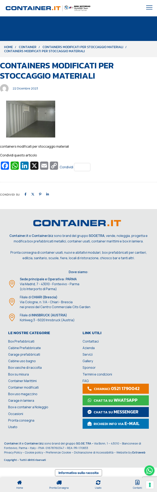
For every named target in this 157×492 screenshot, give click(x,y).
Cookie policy (34, 452)
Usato (12, 427)
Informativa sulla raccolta (78, 473)
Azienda (89, 348)
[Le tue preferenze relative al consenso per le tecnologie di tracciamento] (150, 485)
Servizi (88, 354)
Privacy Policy (13, 452)
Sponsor (89, 367)
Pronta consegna (21, 420)
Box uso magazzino (22, 394)
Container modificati (23, 387)
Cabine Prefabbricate (24, 348)
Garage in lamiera (21, 400)
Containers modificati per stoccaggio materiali (83, 46)
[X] (32, 194)
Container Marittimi (22, 381)
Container (27, 46)
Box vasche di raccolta (25, 367)
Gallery (88, 361)
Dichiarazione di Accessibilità (93, 452)
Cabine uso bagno (22, 361)
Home (8, 46)
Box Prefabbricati (21, 341)
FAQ (86, 381)
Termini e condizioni (97, 374)
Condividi (66, 167)
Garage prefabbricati (24, 354)
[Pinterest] (40, 194)
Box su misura (18, 374)
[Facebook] (25, 194)
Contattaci (91, 341)
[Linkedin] (47, 194)
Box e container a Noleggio (28, 407)
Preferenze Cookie (58, 452)
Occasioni (15, 414)
